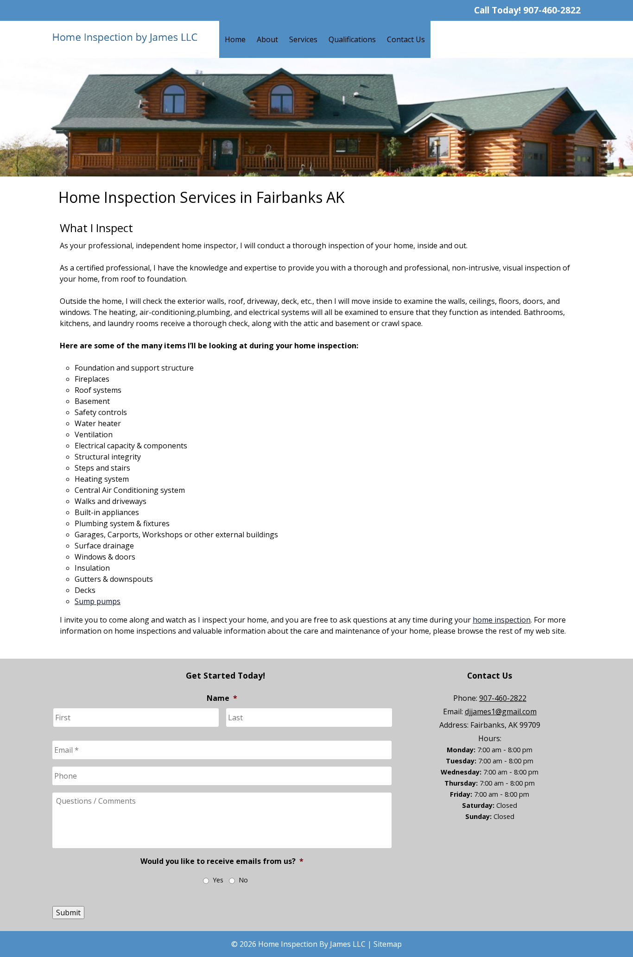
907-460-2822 (552, 10)
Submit (68, 912)
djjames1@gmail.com (501, 711)
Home (235, 39)
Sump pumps (97, 601)
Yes (218, 879)
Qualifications (352, 39)
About (267, 39)
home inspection (502, 620)
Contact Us (406, 39)
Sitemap (387, 944)
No (243, 879)
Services (303, 39)
